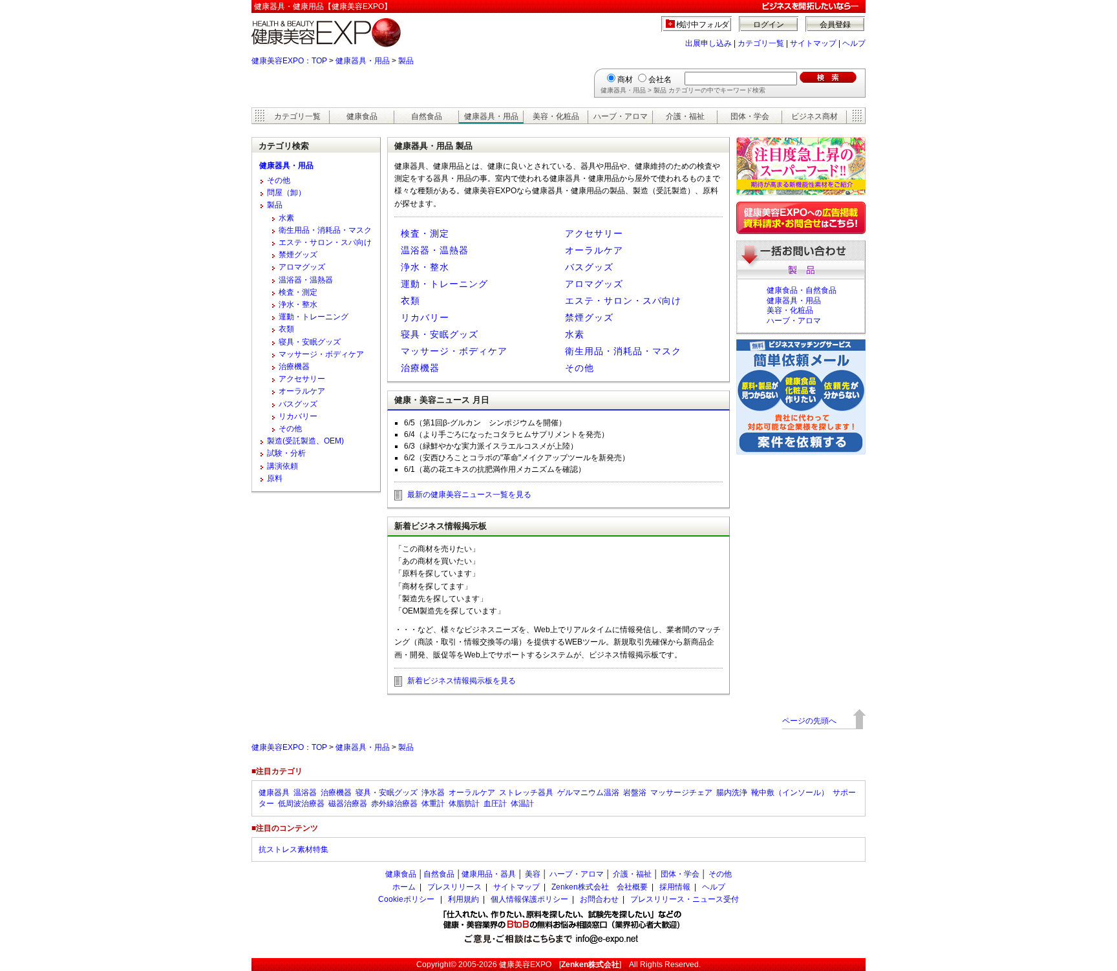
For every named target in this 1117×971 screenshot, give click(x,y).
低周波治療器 (301, 803)
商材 (625, 79)
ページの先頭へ (809, 720)
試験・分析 (286, 453)
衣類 (410, 300)
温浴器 (305, 792)
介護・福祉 (685, 116)
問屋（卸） (286, 192)
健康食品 (362, 116)
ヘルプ (854, 43)
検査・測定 (425, 233)
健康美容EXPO (525, 964)
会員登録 (835, 24)
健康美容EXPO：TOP (289, 60)
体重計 (433, 803)
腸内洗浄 (731, 792)
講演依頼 (282, 466)
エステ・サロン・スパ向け (623, 300)
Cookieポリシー (406, 899)
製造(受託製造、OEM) (305, 440)
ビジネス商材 (814, 116)
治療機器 (420, 368)
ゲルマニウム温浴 (588, 792)
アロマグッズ (594, 284)
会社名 (660, 79)
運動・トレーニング (444, 284)
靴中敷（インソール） (790, 792)
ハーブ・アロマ (620, 116)
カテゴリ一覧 (761, 43)
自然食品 (426, 116)
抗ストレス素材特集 (293, 849)
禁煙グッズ (589, 317)
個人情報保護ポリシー (529, 899)
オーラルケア (594, 250)
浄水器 (433, 792)
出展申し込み (708, 43)
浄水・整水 (425, 267)
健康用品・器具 (489, 874)
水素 (574, 334)
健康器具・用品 (362, 60)
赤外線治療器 (394, 803)
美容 (532, 874)
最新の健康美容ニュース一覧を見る (469, 494)
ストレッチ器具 (526, 792)
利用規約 (463, 899)
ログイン (768, 24)
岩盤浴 (634, 792)
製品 (406, 60)
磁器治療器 (347, 803)
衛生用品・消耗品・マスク (623, 351)
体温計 (522, 803)
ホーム (404, 886)
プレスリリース (454, 886)
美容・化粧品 (556, 116)
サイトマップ (813, 43)
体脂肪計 (464, 803)
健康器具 (274, 792)
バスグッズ (589, 267)
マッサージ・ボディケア (454, 351)
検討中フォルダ (703, 24)
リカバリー (425, 317)
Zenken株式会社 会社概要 (599, 886)
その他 (579, 368)
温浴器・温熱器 (435, 250)
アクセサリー (594, 233)
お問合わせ (599, 899)
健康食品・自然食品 (801, 290)
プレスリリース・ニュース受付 (684, 899)
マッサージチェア (681, 792)
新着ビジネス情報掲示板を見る (461, 680)
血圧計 (495, 803)
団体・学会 (749, 116)
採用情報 (674, 886)
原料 (274, 478)
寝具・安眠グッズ (439, 334)
